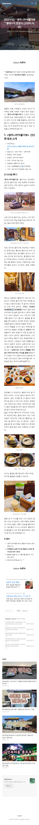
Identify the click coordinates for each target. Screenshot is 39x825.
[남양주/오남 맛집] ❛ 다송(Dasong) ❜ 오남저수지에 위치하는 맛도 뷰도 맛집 (15, 622)
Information (8, 618)
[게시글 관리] (12, 610)
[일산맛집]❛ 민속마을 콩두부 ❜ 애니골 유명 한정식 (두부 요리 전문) (15, 645)
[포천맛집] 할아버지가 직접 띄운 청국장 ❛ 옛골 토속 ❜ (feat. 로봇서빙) (15, 639)
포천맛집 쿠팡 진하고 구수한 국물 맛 (19, 596)
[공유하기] (10, 610)
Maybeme (6, 3)
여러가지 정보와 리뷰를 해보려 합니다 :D (14, 782)
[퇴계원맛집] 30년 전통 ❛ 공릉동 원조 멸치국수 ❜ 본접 (15, 634)
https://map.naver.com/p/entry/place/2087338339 (17, 579)
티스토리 (19, 816)
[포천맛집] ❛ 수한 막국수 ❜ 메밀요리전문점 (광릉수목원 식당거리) (15, 628)
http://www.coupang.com (14, 593)
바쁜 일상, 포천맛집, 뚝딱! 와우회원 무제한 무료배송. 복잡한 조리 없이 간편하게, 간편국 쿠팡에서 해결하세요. (19, 600)
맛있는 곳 (14, 618)
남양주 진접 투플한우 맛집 (13, 582)
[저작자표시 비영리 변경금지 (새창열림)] (25, 611)
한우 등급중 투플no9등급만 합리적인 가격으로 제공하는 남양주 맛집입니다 (13, 586)
